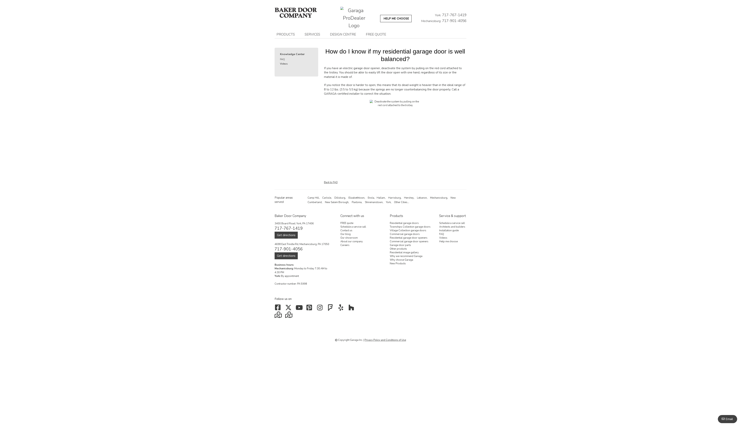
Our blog (345, 234)
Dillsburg (339, 198)
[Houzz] (352, 309)
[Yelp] (342, 309)
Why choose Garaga (401, 260)
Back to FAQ (331, 182)
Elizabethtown (357, 198)
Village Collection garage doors (408, 230)
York (388, 202)
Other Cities (400, 202)
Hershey (409, 198)
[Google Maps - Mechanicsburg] (279, 316)
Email (729, 419)
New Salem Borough (337, 202)
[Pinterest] (310, 309)
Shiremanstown (374, 202)
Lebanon (422, 198)
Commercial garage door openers (409, 241)
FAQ (282, 59)
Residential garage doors (404, 223)
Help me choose (448, 241)
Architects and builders (452, 227)
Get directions (286, 235)
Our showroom (349, 238)
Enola (371, 198)
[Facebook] (279, 309)
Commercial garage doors (405, 234)
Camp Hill (313, 198)
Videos (284, 63)
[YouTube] (300, 309)
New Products (398, 263)
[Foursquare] (331, 309)
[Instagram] (321, 309)
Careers (344, 245)
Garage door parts (400, 245)
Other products (398, 249)
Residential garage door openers (408, 238)
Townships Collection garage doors (410, 227)
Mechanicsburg (438, 198)
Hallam (381, 198)
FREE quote (376, 34)
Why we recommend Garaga (406, 256)
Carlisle (326, 198)
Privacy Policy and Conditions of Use (385, 340)
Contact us (346, 230)
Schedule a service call (353, 227)
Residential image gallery (404, 252)
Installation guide (449, 230)
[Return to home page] (300, 13)
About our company (351, 241)
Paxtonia (357, 202)
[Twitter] (289, 309)
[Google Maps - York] (289, 316)
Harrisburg (394, 198)
